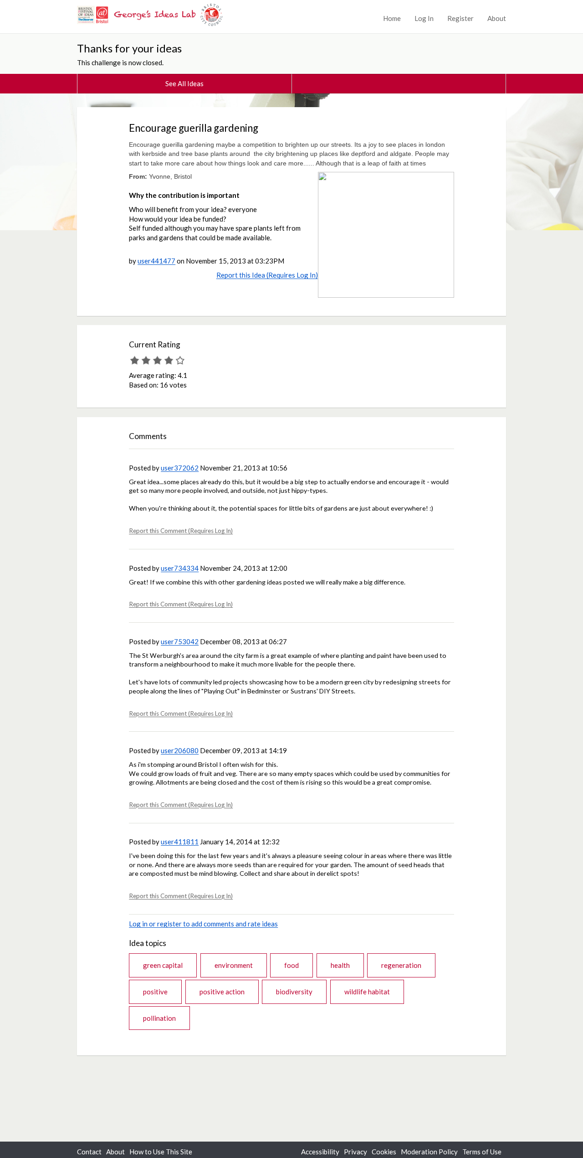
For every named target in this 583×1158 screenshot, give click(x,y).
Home (392, 18)
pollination (159, 1018)
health (340, 965)
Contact (89, 1152)
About (496, 18)
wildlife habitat (367, 991)
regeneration (401, 965)
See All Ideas (184, 83)
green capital (163, 965)
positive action (222, 991)
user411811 (180, 841)
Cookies (384, 1152)
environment (234, 965)
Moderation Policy (429, 1152)
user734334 (180, 568)
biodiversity (294, 991)
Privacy (355, 1152)
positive (155, 991)
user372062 (180, 468)
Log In (424, 18)
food (291, 965)
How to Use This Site (160, 1152)
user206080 (180, 750)
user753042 (180, 641)
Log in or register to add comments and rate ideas (203, 924)
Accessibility (320, 1152)
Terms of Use (481, 1152)
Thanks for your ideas (129, 48)
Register (460, 18)
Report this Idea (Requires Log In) (267, 275)
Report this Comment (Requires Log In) (181, 530)
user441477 (156, 261)
